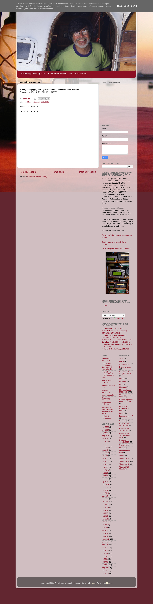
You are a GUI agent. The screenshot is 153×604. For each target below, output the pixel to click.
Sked (121, 448)
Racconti (122, 421)
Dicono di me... (125, 367)
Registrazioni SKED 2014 (106, 391)
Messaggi (123, 387)
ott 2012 (105, 527)
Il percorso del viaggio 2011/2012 (126, 373)
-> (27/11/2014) (112, 328)
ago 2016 (105, 479)
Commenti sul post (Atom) (37, 177)
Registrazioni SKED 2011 (106, 399)
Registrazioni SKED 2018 (106, 359)
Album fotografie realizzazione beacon (116, 249)
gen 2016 (105, 493)
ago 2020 (105, 430)
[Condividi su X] (44, 98)
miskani (93, 583)
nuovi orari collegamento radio (124, 408)
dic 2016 (105, 467)
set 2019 (105, 439)
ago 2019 (105, 441)
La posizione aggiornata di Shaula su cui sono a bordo (107, 366)
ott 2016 (105, 473)
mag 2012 (105, 539)
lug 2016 (105, 482)
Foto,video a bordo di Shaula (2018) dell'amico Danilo (108, 375)
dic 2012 (105, 522)
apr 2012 (105, 542)
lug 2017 (105, 461)
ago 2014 (105, 507)
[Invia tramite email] (39, 98)
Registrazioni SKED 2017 (106, 381)
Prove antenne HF (126, 416)
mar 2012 (105, 545)
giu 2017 (105, 464)
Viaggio (122, 455)
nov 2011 (105, 556)
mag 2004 (105, 568)
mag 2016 (105, 484)
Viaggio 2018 (124, 464)
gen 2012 (105, 550)
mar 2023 (105, 427)
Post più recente (28, 172)
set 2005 (105, 562)
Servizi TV (123, 445)
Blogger (109, 583)
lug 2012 (105, 533)
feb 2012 (105, 547)
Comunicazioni (124, 364)
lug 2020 (105, 433)
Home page (58, 172)
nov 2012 (105, 525)
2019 (121, 358)
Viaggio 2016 (124, 461)
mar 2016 (105, 490)
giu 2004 (105, 565)
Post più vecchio (87, 172)
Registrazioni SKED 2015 (124, 425)
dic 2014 (105, 502)
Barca (121, 361)
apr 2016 (105, 487)
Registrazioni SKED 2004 (106, 404)
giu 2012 (105, 536)
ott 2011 (105, 559)
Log (120, 384)
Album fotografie (108, 395)
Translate (119, 318)
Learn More (123, 6)
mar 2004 (105, 573)
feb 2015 (105, 496)
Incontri (122, 378)
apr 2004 (105, 571)
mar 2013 (105, 519)
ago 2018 (105, 447)
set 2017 (105, 459)
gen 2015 (105, 499)
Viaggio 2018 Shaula (124, 468)
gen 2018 (105, 453)
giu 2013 (105, 516)
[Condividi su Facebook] (46, 98)
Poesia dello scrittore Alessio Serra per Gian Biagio (107, 410)
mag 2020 (105, 436)
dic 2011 (105, 553)
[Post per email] (35, 99)
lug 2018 (105, 450)
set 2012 (105, 530)
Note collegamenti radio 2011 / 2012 (126, 400)
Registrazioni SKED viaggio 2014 (124, 435)
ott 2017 (105, 456)
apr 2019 (105, 444)
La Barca (105, 306)
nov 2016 (105, 470)
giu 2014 (105, 510)
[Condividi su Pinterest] (48, 98)
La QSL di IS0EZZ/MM (106, 417)
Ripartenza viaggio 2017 (124, 441)
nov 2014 (105, 504)
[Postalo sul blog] (42, 98)
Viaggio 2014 (124, 458)
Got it (134, 6)
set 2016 (105, 476)
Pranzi (121, 413)
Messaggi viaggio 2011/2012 (38, 102)
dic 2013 (105, 513)
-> (115, 349)
